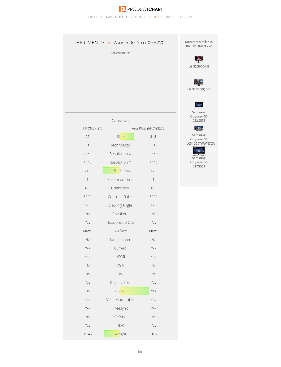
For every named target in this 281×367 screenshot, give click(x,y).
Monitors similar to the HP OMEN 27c (199, 44)
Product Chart (100, 17)
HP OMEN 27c (92, 128)
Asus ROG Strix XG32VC (148, 128)
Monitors (122, 17)
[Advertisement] (120, 83)
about (141, 352)
